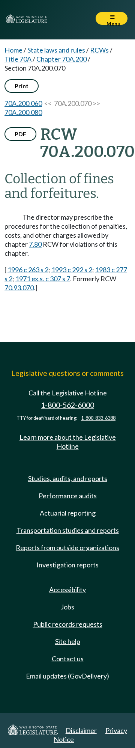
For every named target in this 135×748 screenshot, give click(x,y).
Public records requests (67, 624)
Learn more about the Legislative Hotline (68, 441)
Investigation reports (67, 565)
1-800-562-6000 (67, 405)
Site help (67, 641)
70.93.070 (19, 288)
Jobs (67, 607)
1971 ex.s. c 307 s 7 (42, 278)
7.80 (35, 244)
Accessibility (67, 589)
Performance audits (68, 496)
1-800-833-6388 (98, 418)
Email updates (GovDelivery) (67, 676)
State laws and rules (56, 50)
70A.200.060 (23, 103)
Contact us (68, 658)
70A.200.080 (23, 112)
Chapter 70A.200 (61, 59)
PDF (20, 133)
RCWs (99, 50)
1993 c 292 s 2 (71, 269)
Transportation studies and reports (67, 530)
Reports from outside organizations (67, 547)
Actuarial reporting (68, 513)
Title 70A (18, 59)
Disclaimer (81, 730)
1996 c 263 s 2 (28, 269)
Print (21, 85)
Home (13, 50)
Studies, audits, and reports (67, 478)
